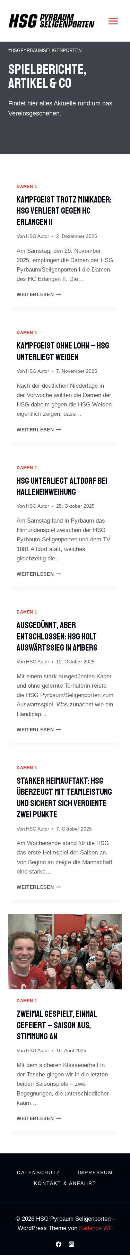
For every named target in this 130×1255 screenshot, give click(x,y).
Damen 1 (27, 186)
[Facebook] (58, 1244)
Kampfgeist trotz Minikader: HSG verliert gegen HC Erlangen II (64, 211)
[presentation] (65, 951)
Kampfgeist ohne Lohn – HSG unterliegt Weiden (63, 351)
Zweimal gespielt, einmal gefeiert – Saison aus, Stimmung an (57, 1025)
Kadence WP (96, 1228)
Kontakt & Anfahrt (65, 1183)
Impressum (95, 1172)
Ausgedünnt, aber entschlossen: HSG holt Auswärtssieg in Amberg (57, 636)
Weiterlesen (39, 294)
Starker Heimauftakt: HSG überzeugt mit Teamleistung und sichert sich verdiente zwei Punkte (64, 797)
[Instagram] (71, 1244)
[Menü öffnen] (113, 20)
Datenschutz (38, 1172)
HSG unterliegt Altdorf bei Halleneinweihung (62, 486)
